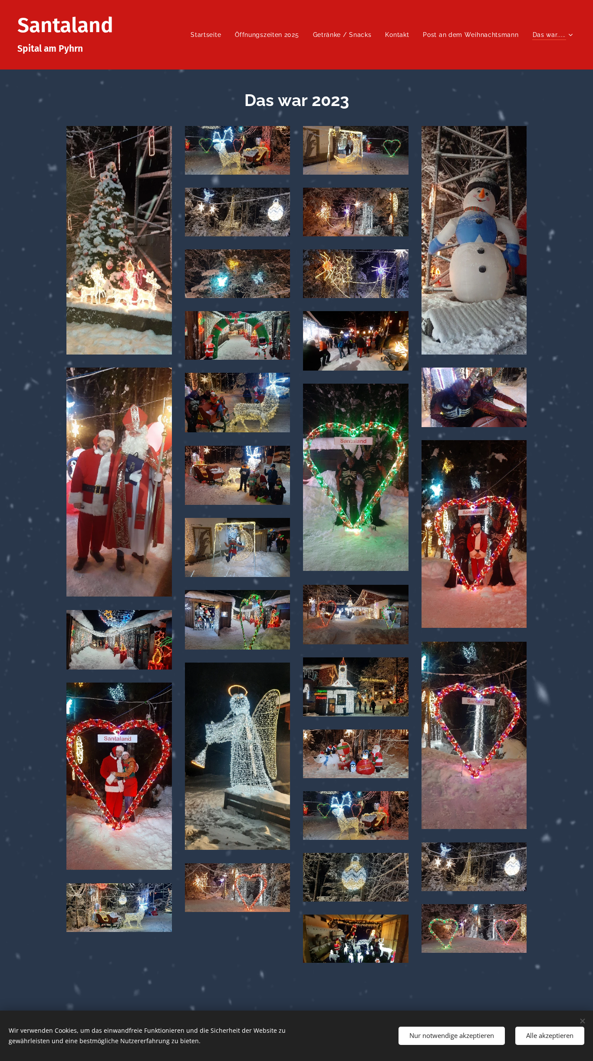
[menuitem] (208, 35)
